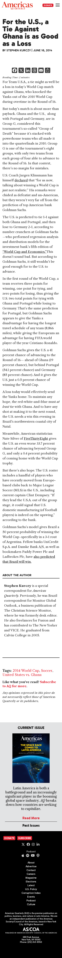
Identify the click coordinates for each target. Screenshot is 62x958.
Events (31, 896)
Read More (31, 818)
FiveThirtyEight (36, 438)
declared (21, 180)
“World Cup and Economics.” (24, 252)
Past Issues (31, 825)
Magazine (31, 877)
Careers (31, 874)
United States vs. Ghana (21, 675)
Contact (31, 870)
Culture (31, 904)
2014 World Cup (26, 671)
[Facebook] (14, 71)
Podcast (31, 851)
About (31, 862)
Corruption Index (31, 892)
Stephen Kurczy (18, 50)
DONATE (48, 5)
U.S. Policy (31, 889)
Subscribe (24, 838)
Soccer (46, 671)
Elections (31, 881)
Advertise (31, 866)
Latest (31, 885)
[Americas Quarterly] (17, 5)
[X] (21, 71)
